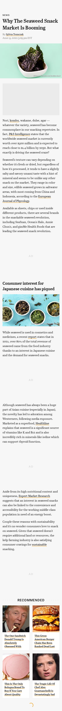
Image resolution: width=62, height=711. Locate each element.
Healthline (42, 423)
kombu (14, 120)
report (32, 337)
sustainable (39, 544)
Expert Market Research (34, 496)
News (6, 15)
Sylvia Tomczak (15, 34)
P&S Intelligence (19, 134)
